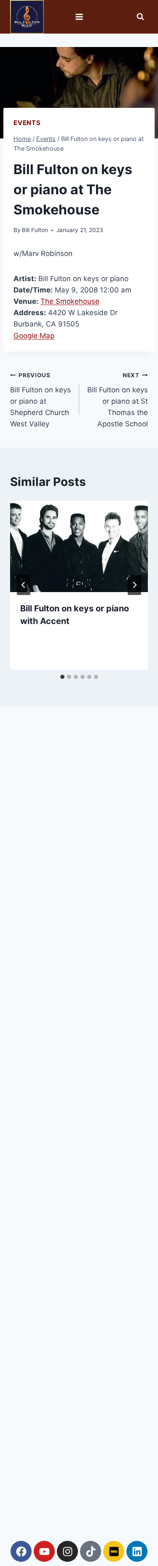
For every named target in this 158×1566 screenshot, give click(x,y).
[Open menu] (79, 16)
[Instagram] (67, 1551)
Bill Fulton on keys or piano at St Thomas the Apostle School (117, 400)
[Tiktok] (90, 1551)
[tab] (62, 677)
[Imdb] (113, 1551)
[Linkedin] (136, 1551)
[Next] (134, 585)
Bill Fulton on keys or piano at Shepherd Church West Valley (40, 400)
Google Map (33, 335)
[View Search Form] (140, 16)
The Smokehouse (69, 301)
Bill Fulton (35, 230)
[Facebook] (21, 1551)
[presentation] (79, 546)
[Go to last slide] (23, 585)
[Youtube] (44, 1551)
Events (27, 123)
